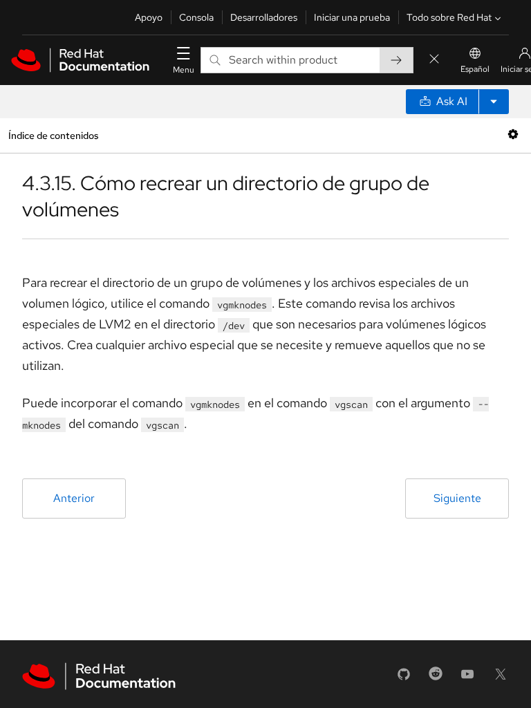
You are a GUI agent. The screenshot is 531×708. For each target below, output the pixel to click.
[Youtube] (467, 678)
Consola (196, 17)
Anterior (74, 498)
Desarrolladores (263, 17)
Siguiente (457, 498)
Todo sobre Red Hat (449, 17)
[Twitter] (500, 678)
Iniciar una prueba (352, 17)
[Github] (403, 678)
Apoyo (148, 17)
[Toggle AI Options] (493, 101)
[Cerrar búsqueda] (434, 60)
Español (475, 69)
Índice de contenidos (53, 135)
